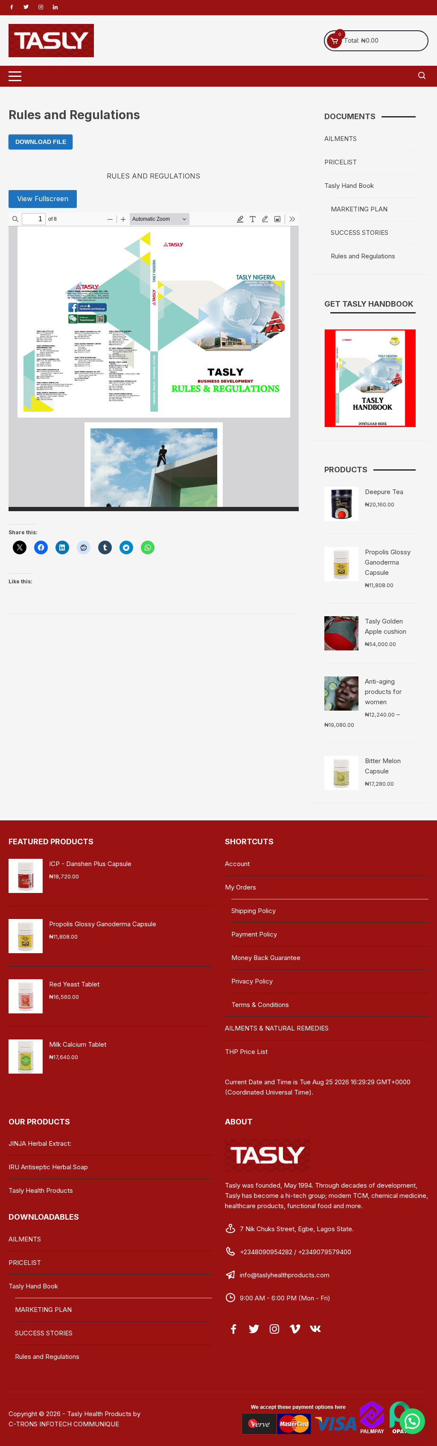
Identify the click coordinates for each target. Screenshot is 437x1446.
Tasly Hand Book (349, 185)
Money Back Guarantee (265, 958)
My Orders (240, 887)
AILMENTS (340, 139)
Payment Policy (254, 934)
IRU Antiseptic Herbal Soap (48, 1167)
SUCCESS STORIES (359, 232)
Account (237, 864)
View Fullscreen (42, 198)
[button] (412, 1421)
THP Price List (246, 1052)
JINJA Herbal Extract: (40, 1143)
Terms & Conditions (260, 1005)
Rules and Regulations (363, 256)
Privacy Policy (252, 981)
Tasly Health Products (41, 1190)
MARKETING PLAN (359, 209)
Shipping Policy (253, 911)
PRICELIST (340, 162)
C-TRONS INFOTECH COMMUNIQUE (64, 1424)
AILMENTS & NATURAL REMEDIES (277, 1028)
